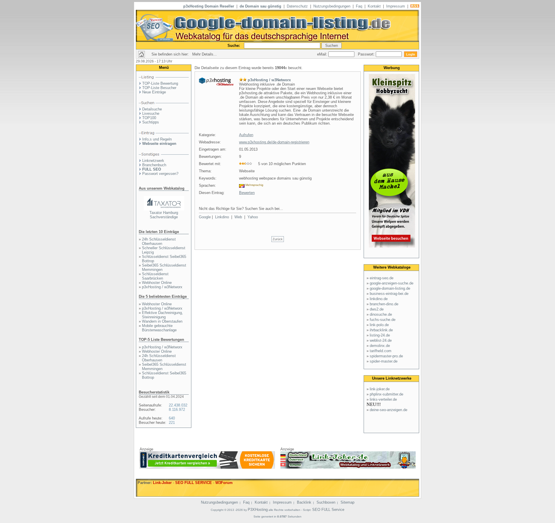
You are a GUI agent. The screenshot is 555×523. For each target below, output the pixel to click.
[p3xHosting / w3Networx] (216, 84)
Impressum (395, 6)
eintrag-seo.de (381, 278)
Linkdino (222, 217)
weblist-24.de (381, 340)
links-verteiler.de (383, 399)
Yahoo (252, 217)
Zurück (278, 239)
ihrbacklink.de (381, 330)
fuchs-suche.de (382, 319)
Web (238, 217)
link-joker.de (380, 389)
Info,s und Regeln (157, 139)
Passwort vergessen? (160, 173)
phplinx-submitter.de (386, 394)
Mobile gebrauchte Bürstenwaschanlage (159, 328)
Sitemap (347, 502)
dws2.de (377, 309)
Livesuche (150, 113)
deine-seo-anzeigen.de (388, 410)
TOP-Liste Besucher (159, 88)
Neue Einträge (154, 92)
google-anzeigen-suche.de (391, 283)
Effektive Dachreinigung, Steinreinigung (162, 315)
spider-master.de (383, 361)
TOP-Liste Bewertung (160, 83)
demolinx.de (380, 345)
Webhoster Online (157, 282)
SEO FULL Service (328, 509)
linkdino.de (379, 299)
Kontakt (374, 6)
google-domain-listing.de (390, 288)
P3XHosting (258, 509)
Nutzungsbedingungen (331, 6)
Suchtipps (150, 122)
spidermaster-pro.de (386, 356)
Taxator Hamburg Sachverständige (163, 214)
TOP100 (149, 118)
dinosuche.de (381, 314)
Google (205, 217)
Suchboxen (326, 502)
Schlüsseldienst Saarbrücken (155, 276)
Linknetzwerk (153, 160)
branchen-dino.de (384, 304)
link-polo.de (379, 325)
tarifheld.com (380, 351)
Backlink (304, 502)
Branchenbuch (154, 165)
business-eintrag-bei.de (389, 293)
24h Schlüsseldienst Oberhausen (159, 241)
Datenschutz (297, 6)
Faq (359, 6)
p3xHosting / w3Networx (162, 287)
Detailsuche (152, 109)
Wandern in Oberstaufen (162, 321)
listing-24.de (380, 335)
